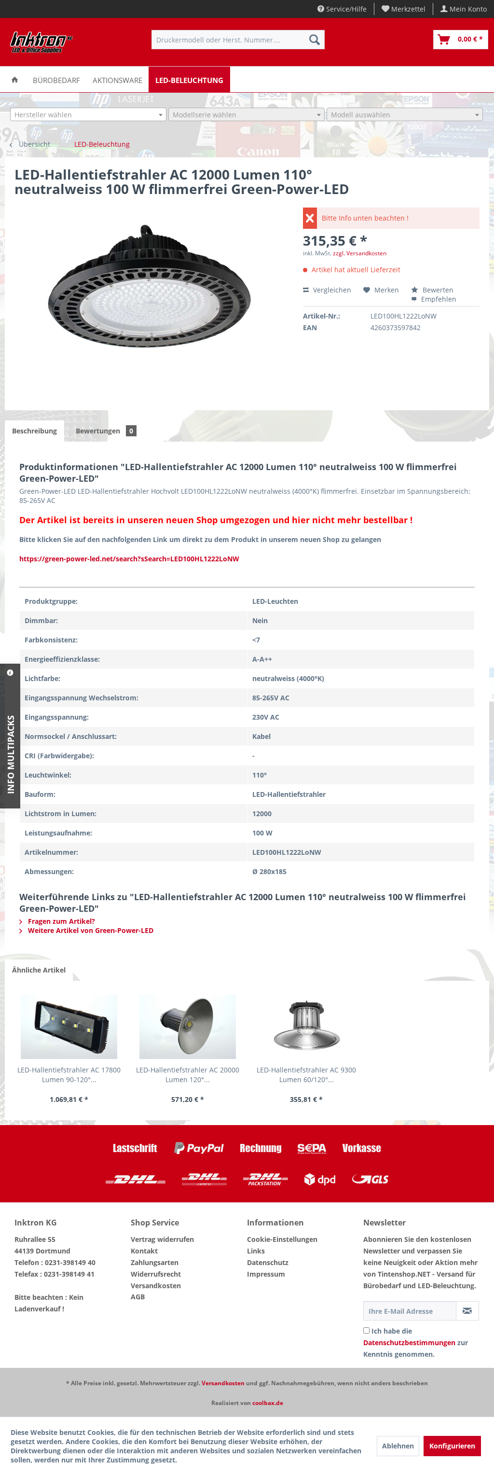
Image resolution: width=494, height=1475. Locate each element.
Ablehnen (398, 1445)
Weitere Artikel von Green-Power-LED (89, 930)
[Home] (15, 79)
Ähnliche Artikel (39, 969)
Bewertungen (104, 430)
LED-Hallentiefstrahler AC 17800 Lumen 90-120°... (69, 1074)
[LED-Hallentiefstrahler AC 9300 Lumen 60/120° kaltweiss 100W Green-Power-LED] (306, 1026)
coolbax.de (267, 1403)
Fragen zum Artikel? (60, 921)
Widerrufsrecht (156, 1274)
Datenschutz (267, 1262)
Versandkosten (156, 1285)
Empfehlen (437, 299)
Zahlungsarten (154, 1262)
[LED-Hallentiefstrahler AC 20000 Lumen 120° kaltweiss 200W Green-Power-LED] (188, 1026)
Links (256, 1250)
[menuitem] (403, 9)
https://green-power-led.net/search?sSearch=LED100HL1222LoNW (129, 558)
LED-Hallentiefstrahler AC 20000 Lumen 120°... (187, 1074)
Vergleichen (331, 289)
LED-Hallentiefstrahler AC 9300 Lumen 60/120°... (306, 1074)
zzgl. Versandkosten (359, 253)
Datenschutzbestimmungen (409, 1342)
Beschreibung (34, 430)
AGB (138, 1296)
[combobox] (88, 114)
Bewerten (437, 289)
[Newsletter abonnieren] (467, 1311)
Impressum (266, 1274)
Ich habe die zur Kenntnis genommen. (415, 1342)
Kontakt (144, 1250)
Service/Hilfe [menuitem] (345, 9)
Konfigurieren (452, 1445)
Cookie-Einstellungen (282, 1239)
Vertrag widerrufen (162, 1239)
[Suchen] (314, 39)
